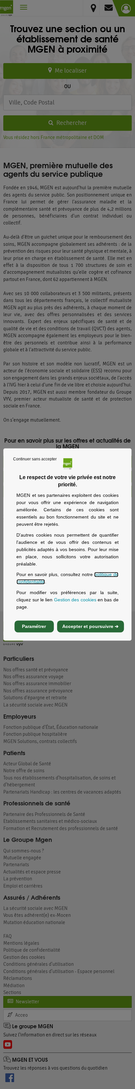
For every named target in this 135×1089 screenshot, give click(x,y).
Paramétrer (34, 626)
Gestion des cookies (75, 599)
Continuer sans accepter (35, 459)
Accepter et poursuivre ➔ (90, 626)
